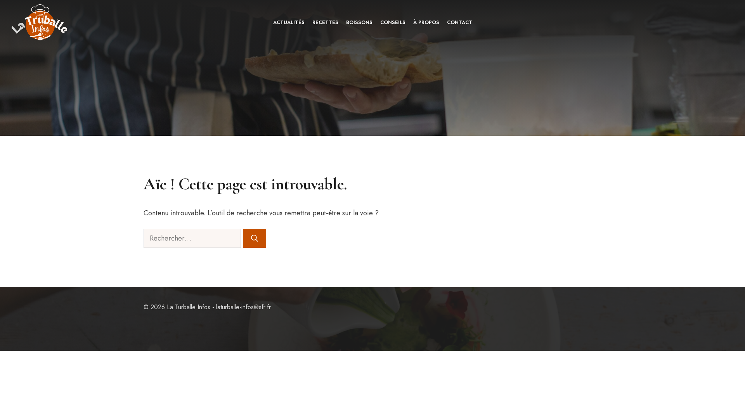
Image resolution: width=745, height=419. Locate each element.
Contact (459, 22)
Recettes (325, 22)
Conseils (392, 22)
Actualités (289, 22)
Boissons (359, 22)
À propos (426, 22)
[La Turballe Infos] (40, 22)
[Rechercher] (254, 238)
